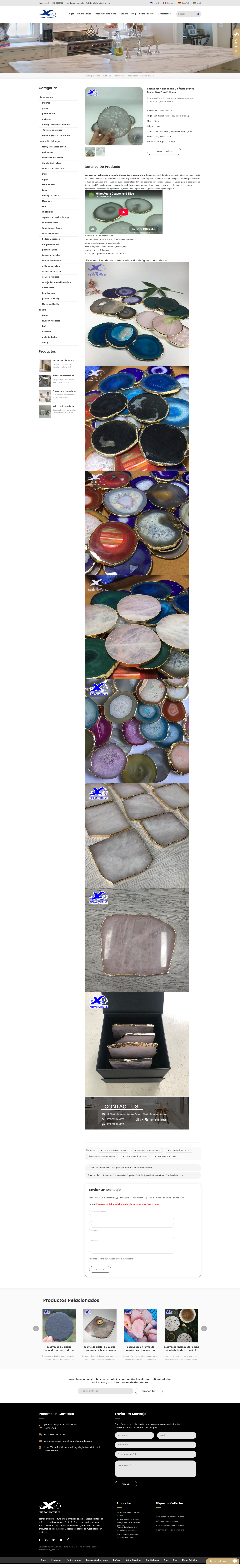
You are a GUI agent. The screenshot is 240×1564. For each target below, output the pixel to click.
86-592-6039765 (55, 3)
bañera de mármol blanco (167, 1521)
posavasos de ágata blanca (114, 1150)
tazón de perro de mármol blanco (170, 1525)
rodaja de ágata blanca (180, 1150)
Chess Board (48, 287)
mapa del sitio (189, 1560)
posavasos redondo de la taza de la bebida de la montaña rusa (131, 1348)
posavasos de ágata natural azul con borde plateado (126, 1167)
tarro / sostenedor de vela (54, 147)
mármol (46, 103)
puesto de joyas (49, 250)
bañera (124, 13)
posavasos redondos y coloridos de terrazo (172, 1347)
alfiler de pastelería (51, 266)
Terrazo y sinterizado (52, 130)
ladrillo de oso (48, 293)
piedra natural (84, 13)
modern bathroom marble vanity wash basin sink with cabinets (64, 376)
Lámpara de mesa (50, 244)
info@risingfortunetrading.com (97, 3)
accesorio (46, 331)
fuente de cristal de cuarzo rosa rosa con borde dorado (50, 1348)
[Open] (236, 47)
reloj (44, 206)
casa (43, 1560)
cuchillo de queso (50, 233)
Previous (36, 1328)
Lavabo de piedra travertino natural (64, 360)
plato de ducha (49, 337)
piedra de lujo (48, 113)
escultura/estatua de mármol (56, 135)
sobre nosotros (147, 13)
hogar (71, 13)
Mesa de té (47, 201)
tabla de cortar (49, 184)
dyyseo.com (54, 1550)
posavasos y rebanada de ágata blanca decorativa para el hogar (128, 1204)
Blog (133, 13)
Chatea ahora (217, 1561)
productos (56, 1560)
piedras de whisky (50, 298)
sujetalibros (47, 212)
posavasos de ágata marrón (103, 1156)
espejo (45, 179)
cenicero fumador (50, 277)
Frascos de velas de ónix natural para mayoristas (64, 391)
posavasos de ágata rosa (136, 1156)
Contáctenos (164, 13)
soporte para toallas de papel (56, 217)
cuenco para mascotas (53, 168)
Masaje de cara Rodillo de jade (56, 282)
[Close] (236, 67)
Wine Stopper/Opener (52, 228)
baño (44, 326)
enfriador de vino (50, 222)
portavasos (119, 76)
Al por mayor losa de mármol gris (170, 1530)
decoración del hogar (106, 13)
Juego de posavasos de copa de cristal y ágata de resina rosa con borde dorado (143, 1175)
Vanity (45, 342)
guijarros (46, 119)
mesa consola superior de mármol (170, 1517)
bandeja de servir (50, 195)
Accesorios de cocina (52, 271)
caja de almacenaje (51, 260)
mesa (45, 174)
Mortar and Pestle (50, 304)
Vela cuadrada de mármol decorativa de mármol (64, 406)
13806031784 (50, 1428)
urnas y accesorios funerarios (56, 124)
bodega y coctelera (51, 239)
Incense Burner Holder (52, 157)
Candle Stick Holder (51, 163)
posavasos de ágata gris (167, 1156)
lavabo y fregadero (51, 321)
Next (204, 1328)
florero (45, 190)
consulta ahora (164, 151)
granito (45, 108)
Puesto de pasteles (51, 255)
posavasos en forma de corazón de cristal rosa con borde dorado (91, 1348)
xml (175, 1560)
